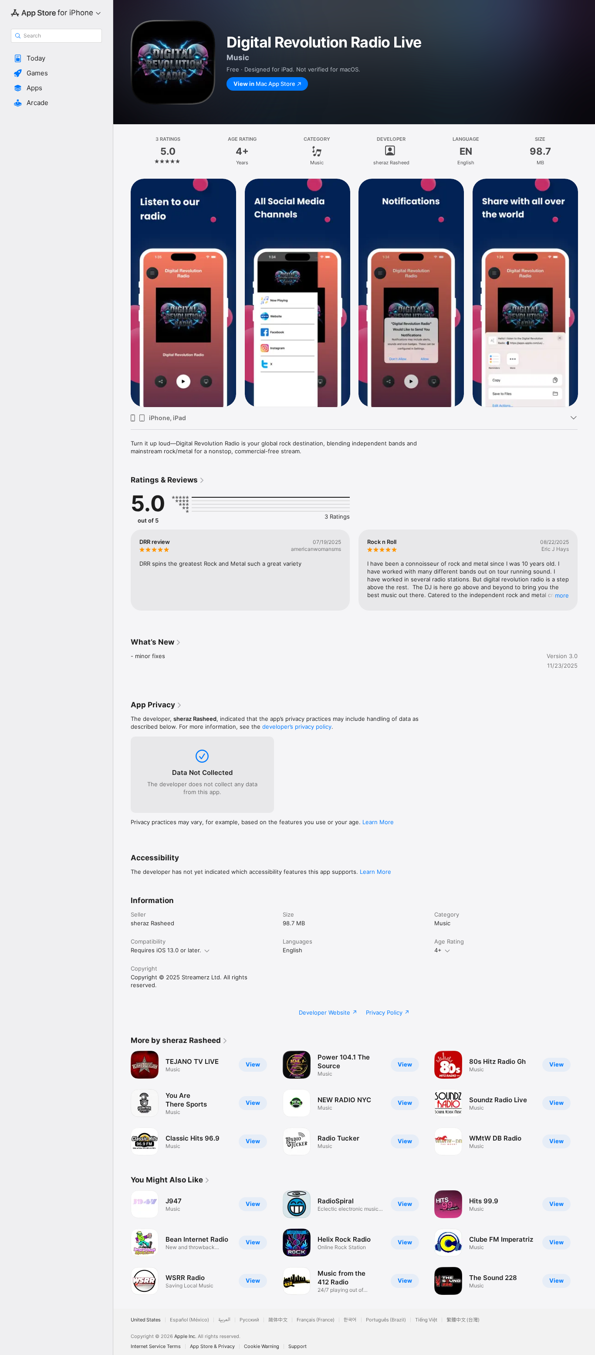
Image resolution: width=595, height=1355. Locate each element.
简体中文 (277, 1320)
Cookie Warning (261, 1346)
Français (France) (316, 1320)
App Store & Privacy (212, 1346)
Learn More (378, 821)
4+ (438, 950)
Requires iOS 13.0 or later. (166, 950)
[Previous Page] (122, 1103)
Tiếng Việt (426, 1320)
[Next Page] (586, 1103)
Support (297, 1346)
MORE (562, 595)
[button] (56, 58)
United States (146, 1320)
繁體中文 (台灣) (463, 1320)
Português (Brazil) (386, 1320)
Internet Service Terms (156, 1346)
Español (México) (189, 1320)
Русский (249, 1320)
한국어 (350, 1320)
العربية (224, 1320)
